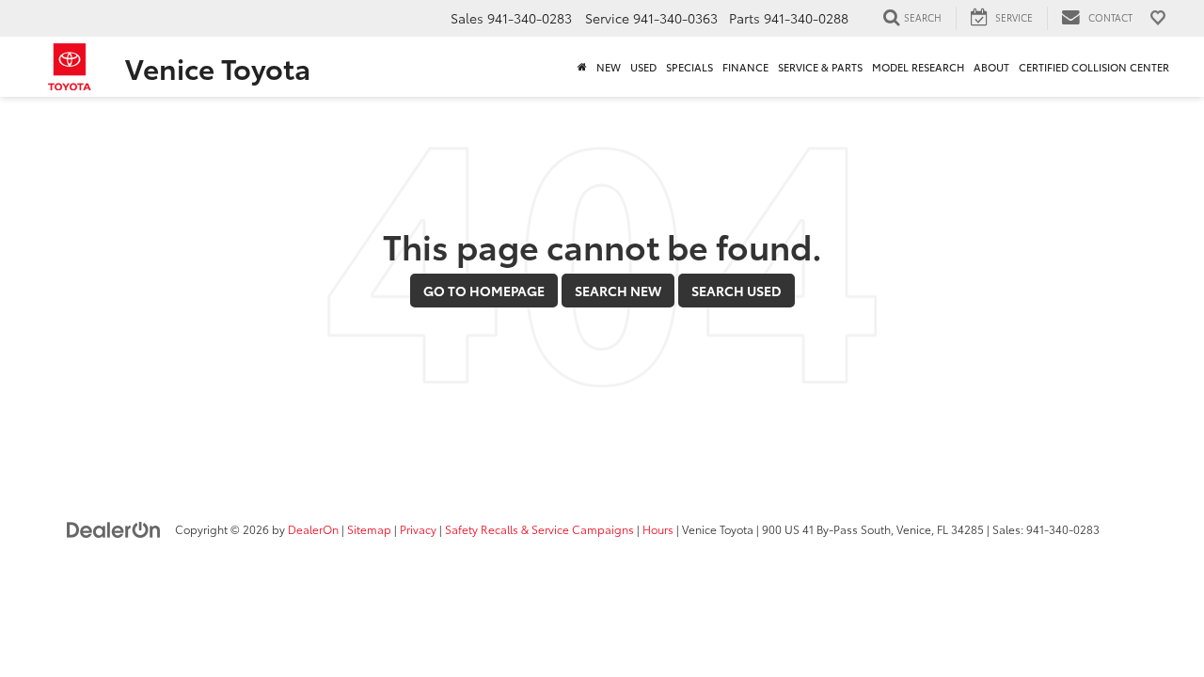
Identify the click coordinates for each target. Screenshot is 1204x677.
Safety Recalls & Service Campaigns (539, 529)
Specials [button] (689, 66)
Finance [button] (745, 66)
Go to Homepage (484, 290)
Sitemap (369, 529)
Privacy (418, 529)
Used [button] (643, 66)
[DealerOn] (114, 528)
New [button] (608, 66)
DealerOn (313, 529)
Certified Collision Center (1094, 66)
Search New (618, 290)
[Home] (582, 67)
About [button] (991, 66)
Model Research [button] (918, 66)
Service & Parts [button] (820, 66)
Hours (657, 529)
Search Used (736, 290)
